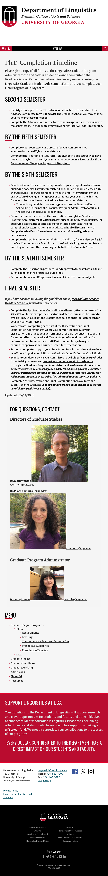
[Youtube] (60, 856)
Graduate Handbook (23, 663)
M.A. (19, 654)
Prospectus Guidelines (35, 645)
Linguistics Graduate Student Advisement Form (37, 84)
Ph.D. (19, 628)
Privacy (70, 834)
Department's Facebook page (75, 771)
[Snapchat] (56, 856)
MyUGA (37, 831)
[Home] (54, 22)
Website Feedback (37, 838)
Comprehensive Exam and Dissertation (45, 641)
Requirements (30, 632)
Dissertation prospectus (42, 269)
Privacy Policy (10, 790)
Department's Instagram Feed (91, 771)
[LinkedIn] (64, 856)
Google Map (44, 780)
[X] (47, 856)
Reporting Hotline (70, 841)
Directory (70, 827)
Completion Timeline (35, 650)
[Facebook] (43, 856)
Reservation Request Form (37, 211)
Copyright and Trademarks (37, 834)
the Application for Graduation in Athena (47, 310)
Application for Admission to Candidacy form (55, 239)
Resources (17, 680)
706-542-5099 (54, 773)
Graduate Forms (20, 658)
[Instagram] (52, 856)
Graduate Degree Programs (27, 625)
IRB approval (44, 277)
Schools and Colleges (38, 827)
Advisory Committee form (43, 122)
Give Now (57, 48)
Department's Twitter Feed (83, 771)
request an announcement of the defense (68, 361)
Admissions (18, 672)
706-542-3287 (51, 777)
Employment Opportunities (70, 831)
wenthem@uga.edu (22, 484)
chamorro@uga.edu (78, 548)
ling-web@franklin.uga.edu (52, 770)
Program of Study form (42, 155)
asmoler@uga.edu (75, 599)
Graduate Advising (22, 667)
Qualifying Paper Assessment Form (36, 192)
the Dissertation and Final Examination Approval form (57, 381)
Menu (7, 48)
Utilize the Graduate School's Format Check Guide (71, 353)
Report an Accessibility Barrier (70, 838)
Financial (16, 676)
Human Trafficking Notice (37, 841)
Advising (27, 637)
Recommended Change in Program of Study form (40, 163)
